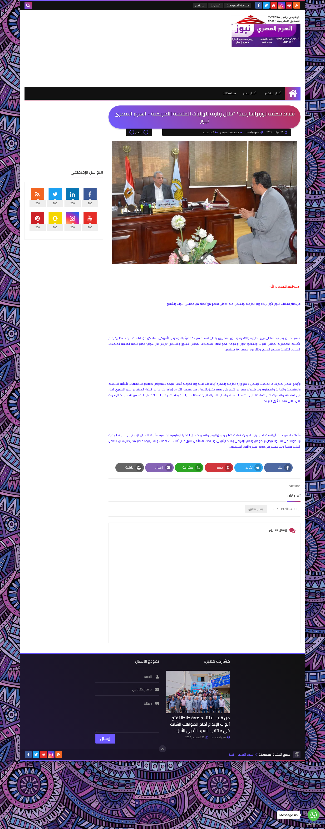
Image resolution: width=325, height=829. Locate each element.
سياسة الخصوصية (238, 5)
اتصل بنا (215, 5)
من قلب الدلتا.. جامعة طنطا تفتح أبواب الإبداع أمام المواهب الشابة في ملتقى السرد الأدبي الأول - (200, 724)
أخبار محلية (208, 132)
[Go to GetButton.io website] (313, 824)
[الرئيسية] (292, 93)
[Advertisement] (111, 48)
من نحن (199, 5)
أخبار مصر (249, 93)
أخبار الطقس (272, 93)
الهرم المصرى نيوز (242, 754)
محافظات (229, 93)
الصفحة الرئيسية (230, 132)
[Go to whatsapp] (314, 815)
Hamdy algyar (218, 737)
